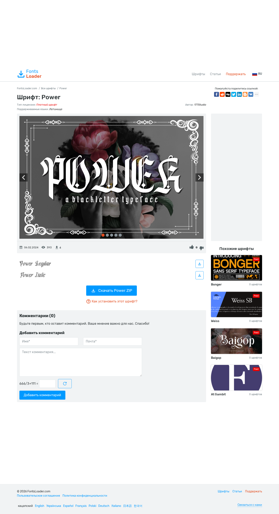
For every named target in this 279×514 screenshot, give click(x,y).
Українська (53, 506)
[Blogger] (245, 94)
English (39, 506)
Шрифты (198, 74)
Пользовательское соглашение (38, 495)
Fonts (33, 74)
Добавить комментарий (42, 395)
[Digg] (227, 94)
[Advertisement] (139, 33)
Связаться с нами (250, 505)
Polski (92, 506)
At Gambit (218, 394)
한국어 (138, 506)
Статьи (215, 74)
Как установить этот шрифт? (114, 301)
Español (68, 506)
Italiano (116, 506)
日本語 (127, 506)
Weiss (215, 321)
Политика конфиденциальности (84, 495)
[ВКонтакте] (250, 94)
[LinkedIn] (239, 94)
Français (81, 506)
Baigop (216, 358)
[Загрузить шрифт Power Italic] (199, 275)
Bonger (216, 284)
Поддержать (236, 74)
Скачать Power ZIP (115, 290)
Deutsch (103, 506)
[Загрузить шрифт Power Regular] (199, 264)
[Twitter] (233, 94)
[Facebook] (216, 94)
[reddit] (222, 94)
